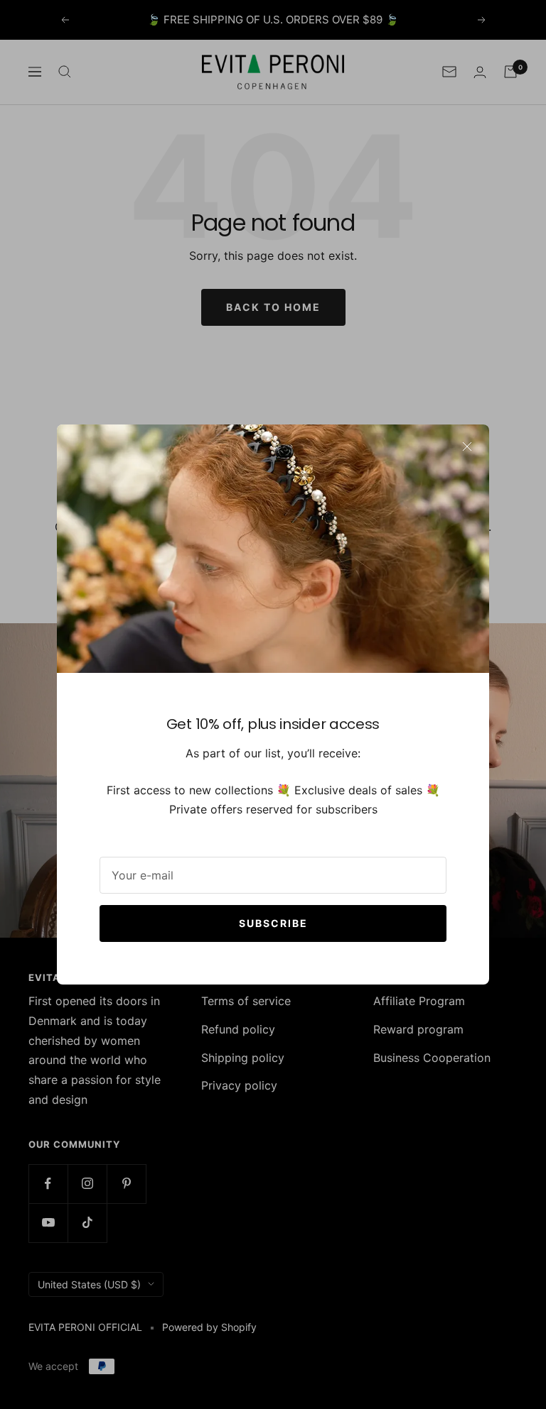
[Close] (467, 446)
